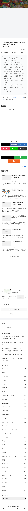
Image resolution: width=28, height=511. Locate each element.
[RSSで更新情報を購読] (14, 161)
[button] (22, 148)
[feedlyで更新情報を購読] (20, 157)
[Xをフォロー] (7, 157)
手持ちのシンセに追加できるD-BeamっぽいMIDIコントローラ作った (13, 337)
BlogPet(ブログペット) (18, 97)
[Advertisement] (14, 23)
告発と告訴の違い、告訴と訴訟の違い (12, 354)
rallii (3, 99)
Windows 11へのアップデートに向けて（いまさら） (13, 359)
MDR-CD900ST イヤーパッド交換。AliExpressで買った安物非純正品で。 (12, 350)
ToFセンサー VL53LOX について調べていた (13, 343)
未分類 (4, 105)
